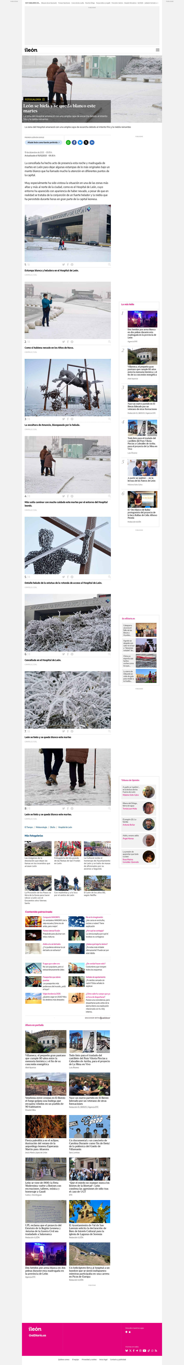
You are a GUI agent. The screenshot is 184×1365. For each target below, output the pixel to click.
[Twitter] (86, 142)
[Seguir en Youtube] (144, 1350)
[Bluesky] (80, 142)
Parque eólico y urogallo (103, 3)
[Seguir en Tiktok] (149, 1350)
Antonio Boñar (129, 825)
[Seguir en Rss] (156, 1350)
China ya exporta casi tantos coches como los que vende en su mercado (128, 661)
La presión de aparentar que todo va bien (130, 854)
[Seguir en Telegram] (137, 1350)
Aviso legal (103, 1360)
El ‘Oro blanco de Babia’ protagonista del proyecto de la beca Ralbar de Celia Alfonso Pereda (142, 513)
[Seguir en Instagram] (140, 1350)
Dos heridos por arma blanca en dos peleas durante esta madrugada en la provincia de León (45, 1270)
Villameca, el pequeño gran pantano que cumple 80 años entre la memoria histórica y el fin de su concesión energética (45, 1060)
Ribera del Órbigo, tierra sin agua (130, 804)
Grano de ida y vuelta (78, 3)
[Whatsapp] (68, 142)
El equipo (75, 1360)
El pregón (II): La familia (129, 820)
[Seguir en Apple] (130, 1332)
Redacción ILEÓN (32, 1237)
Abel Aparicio (30, 1067)
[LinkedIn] (92, 142)
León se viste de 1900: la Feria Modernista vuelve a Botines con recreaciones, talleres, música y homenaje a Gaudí (43, 1187)
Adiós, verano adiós (131, 835)
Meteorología (41, 827)
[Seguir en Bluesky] (126, 1350)
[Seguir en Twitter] (130, 1350)
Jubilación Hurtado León (152, 3)
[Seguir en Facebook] (133, 1350)
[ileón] (43, 1329)
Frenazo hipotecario (64, 3)
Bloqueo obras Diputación (49, 3)
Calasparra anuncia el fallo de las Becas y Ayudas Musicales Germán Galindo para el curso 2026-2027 (128, 630)
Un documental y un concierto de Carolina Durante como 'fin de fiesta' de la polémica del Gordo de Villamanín (89, 1145)
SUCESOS (140, 3)
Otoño (52, 827)
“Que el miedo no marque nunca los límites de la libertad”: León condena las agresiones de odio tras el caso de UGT (89, 1187)
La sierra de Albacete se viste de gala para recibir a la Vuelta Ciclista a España (128, 676)
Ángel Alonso (128, 838)
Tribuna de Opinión (130, 780)
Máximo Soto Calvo (135, 485)
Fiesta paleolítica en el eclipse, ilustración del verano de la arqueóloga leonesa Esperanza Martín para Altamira (42, 1145)
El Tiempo (29, 827)
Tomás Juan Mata (130, 808)
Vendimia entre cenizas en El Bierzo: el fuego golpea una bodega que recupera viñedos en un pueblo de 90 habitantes (45, 1102)
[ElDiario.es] (43, 1335)
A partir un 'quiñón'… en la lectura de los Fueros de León (141, 479)
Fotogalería (33, 99)
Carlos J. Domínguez (33, 1195)
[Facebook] (74, 142)
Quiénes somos (63, 1360)
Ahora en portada (34, 1025)
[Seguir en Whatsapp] (152, 1350)
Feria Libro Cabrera (117, 3)
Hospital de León (65, 827)
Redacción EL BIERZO (78, 1107)
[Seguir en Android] (126, 1332)
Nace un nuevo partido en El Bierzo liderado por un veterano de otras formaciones (88, 1100)
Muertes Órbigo (90, 3)
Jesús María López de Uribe (36, 1152)
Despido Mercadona (130, 3)
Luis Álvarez (74, 1067)
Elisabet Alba (30, 1110)
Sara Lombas (74, 1152)
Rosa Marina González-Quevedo (131, 860)
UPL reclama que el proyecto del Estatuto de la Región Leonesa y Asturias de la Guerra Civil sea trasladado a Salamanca (43, 1230)
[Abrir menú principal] (157, 50)
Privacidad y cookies (89, 1360)
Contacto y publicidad (118, 1360)
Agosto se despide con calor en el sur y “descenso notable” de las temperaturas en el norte (128, 646)
